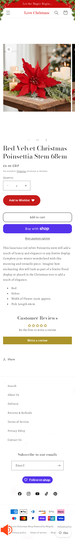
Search (12, 386)
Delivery (13, 404)
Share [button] (11, 359)
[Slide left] (29, 140)
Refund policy (65, 526)
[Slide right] (46, 140)
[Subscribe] (58, 465)
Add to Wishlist (19, 200)
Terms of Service (18, 422)
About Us (13, 395)
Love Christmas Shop (22, 526)
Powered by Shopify (43, 526)
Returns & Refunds (20, 413)
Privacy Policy (16, 431)
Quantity (8, 177)
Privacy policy (19, 532)
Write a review (37, 340)
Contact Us (15, 440)
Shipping (21, 171)
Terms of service (38, 532)
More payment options (37, 238)
